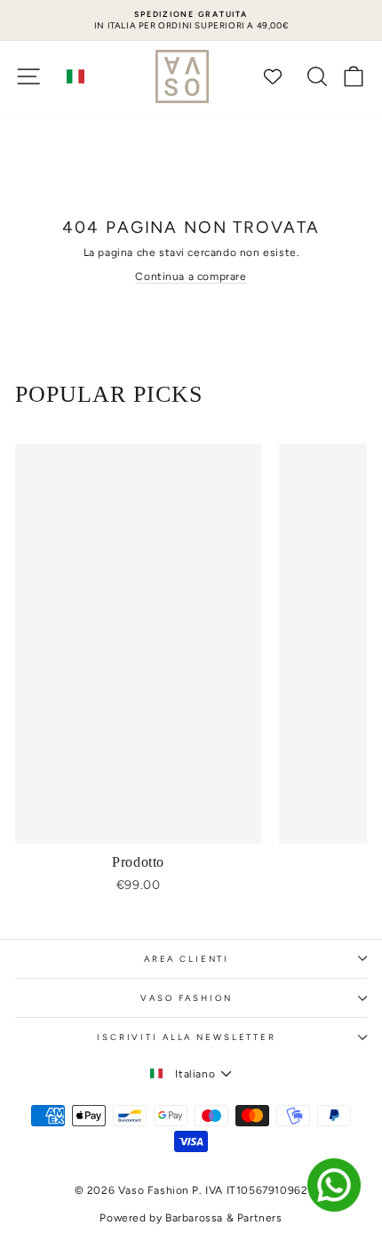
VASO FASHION (186, 998)
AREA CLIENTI (186, 959)
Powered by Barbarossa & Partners (190, 1218)
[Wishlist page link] (281, 76)
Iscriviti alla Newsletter (186, 1037)
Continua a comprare (190, 276)
